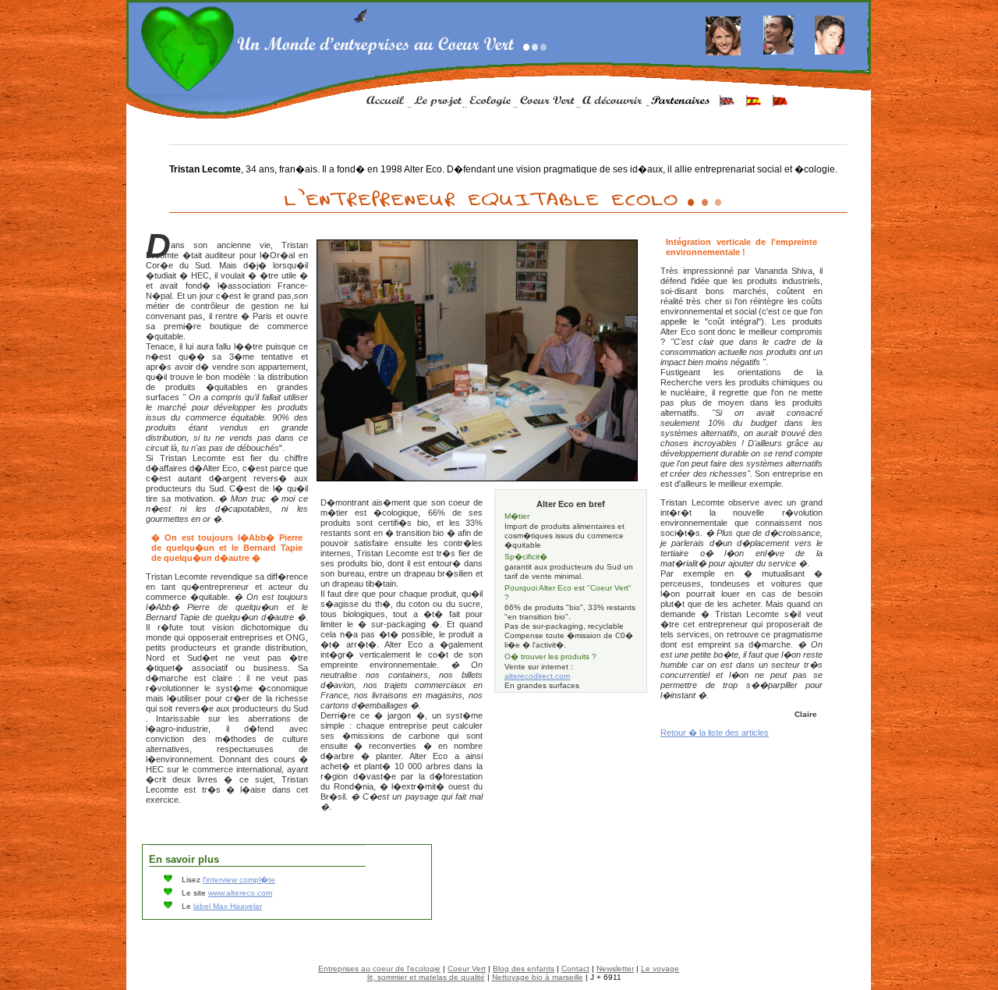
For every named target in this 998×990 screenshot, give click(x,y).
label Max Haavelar (227, 906)
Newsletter (615, 968)
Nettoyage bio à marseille (537, 977)
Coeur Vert (467, 968)
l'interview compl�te (239, 879)
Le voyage (660, 968)
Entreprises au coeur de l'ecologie (379, 968)
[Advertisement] (571, 728)
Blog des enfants (523, 968)
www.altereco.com (240, 893)
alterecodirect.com (537, 676)
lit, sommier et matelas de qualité (426, 977)
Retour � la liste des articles (714, 732)
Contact (575, 968)
